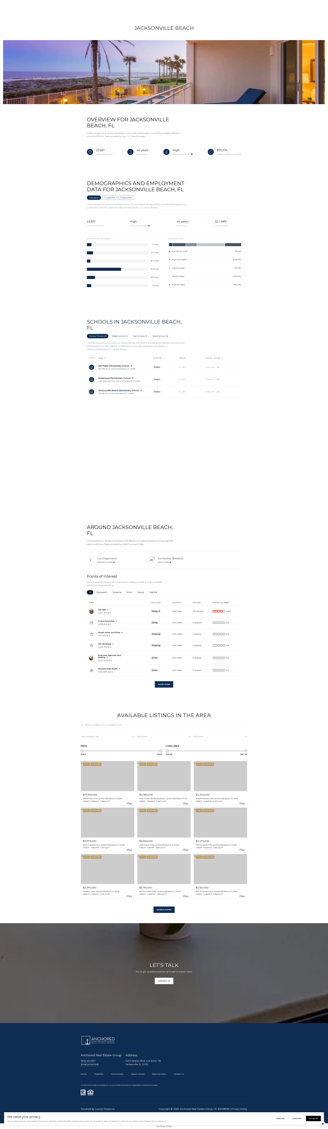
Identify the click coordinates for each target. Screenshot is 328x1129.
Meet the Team (159, 1074)
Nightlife (154, 592)
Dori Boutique (104, 644)
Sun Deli (102, 610)
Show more (164, 684)
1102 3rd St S (104, 647)
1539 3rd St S (104, 624)
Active (130, 592)
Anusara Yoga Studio (108, 669)
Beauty (142, 592)
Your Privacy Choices (164, 1126)
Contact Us (179, 1074)
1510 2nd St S (105, 660)
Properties (99, 1074)
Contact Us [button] (164, 981)
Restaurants (102, 592)
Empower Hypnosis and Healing (109, 656)
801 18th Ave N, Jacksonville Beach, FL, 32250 (117, 369)
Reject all (280, 1118)
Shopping (118, 592)
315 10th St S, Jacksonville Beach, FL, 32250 (116, 393)
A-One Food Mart (106, 621)
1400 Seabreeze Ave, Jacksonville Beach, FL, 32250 (119, 381)
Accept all (313, 1118)
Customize (296, 1118)
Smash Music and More (109, 632)
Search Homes (164, 910)
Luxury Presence (104, 1109)
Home (83, 1074)
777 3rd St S (104, 635)
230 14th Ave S (105, 672)
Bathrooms (142, 736)
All (91, 592)
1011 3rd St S (104, 613)
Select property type (90, 736)
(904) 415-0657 (88, 1061)
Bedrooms (198, 736)
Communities (117, 1074)
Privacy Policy (239, 1109)
